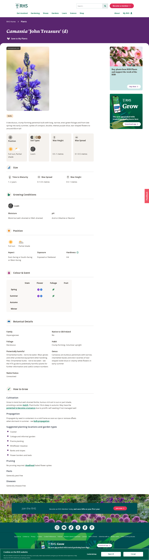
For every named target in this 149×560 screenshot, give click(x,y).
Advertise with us (104, 537)
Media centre (115, 537)
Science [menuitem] (73, 13)
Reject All (111, 554)
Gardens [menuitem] (55, 13)
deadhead (29, 465)
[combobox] (89, 6)
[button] (147, 196)
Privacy (33, 537)
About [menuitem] (117, 13)
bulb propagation (41, 421)
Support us (17, 537)
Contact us (26, 537)
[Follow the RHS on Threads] (78, 527)
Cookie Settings (92, 554)
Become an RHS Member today (74, 509)
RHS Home (11, 21)
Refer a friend (93, 537)
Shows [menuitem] (45, 13)
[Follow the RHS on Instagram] (57, 527)
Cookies (39, 537)
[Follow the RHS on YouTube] (64, 527)
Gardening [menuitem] (35, 13)
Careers (84, 537)
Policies (60, 537)
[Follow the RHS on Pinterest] (92, 527)
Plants (24, 21)
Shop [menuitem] (82, 13)
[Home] (21, 6)
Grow (130, 106)
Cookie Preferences (50, 537)
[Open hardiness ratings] (78, 252)
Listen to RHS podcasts (128, 537)
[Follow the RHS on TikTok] (71, 527)
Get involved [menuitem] (22, 13)
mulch (25, 405)
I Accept (133, 554)
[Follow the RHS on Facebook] (85, 527)
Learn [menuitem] (64, 13)
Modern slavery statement (72, 537)
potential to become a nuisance (20, 408)
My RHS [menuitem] (126, 13)
